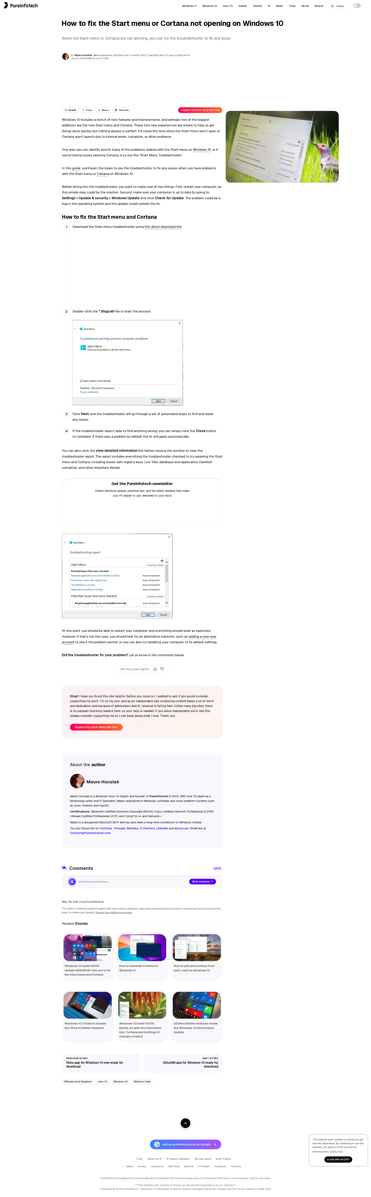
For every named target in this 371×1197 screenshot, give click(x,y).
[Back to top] (185, 1123)
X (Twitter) (204, 1166)
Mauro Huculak (83, 55)
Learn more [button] (336, 1151)
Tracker (257, 6)
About (305, 6)
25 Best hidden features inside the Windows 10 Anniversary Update (196, 1028)
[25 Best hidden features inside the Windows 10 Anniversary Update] (197, 1005)
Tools (292, 6)
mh (243, 1189)
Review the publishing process (113, 912)
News (279, 6)
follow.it (188, 1166)
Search (319, 6)
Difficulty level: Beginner (78, 1081)
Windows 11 (189, 6)
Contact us (157, 1166)
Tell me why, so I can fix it (142, 677)
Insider (243, 6)
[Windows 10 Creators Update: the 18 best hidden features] (88, 1005)
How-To (228, 6)
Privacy (142, 1166)
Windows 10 (209, 6)
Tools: (139, 1158)
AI (269, 6)
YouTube (236, 1166)
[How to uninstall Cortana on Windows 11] (142, 947)
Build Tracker (223, 1158)
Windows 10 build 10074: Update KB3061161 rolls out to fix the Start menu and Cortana (88, 970)
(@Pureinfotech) (103, 55)
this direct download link (163, 227)
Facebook (220, 1166)
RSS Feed (174, 1166)
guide (76, 168)
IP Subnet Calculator (178, 1158)
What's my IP (155, 1158)
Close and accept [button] (338, 1159)
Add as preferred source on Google (186, 1144)
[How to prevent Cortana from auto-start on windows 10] (197, 947)
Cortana (103, 174)
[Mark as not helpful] (162, 669)
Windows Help (142, 1081)
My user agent (203, 1158)
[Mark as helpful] (155, 669)
